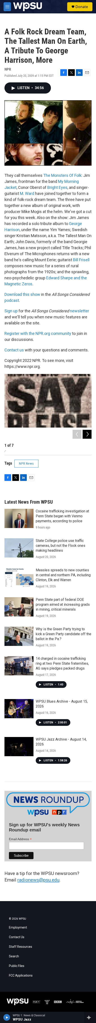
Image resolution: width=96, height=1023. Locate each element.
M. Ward (27, 193)
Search (14, 956)
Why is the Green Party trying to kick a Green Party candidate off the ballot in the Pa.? (63, 634)
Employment (18, 927)
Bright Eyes (57, 187)
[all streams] (90, 1017)
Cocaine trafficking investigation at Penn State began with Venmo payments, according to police (62, 516)
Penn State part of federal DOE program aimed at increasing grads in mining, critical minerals (63, 604)
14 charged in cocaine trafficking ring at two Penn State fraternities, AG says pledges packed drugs (62, 663)
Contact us (14, 350)
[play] (7, 1017)
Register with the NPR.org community (37, 333)
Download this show (22, 294)
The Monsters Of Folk (62, 175)
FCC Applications (21, 975)
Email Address (20, 839)
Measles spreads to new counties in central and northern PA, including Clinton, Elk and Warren (63, 575)
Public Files (16, 966)
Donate (81, 7)
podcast (11, 300)
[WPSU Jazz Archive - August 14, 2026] (18, 746)
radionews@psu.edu (38, 880)
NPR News (26, 463)
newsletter (79, 311)
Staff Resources (20, 946)
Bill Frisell (81, 259)
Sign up (11, 311)
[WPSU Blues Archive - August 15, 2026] (18, 708)
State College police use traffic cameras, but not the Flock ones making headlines (60, 546)
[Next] (87, 434)
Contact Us (16, 937)
